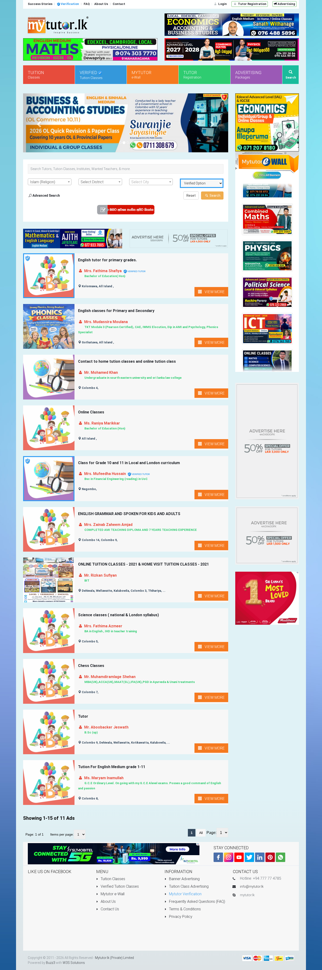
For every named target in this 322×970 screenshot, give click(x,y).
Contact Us (109, 909)
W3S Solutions (74, 963)
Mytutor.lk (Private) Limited (114, 958)
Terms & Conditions (184, 909)
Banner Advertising (184, 879)
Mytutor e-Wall (112, 894)
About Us (108, 901)
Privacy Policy (180, 916)
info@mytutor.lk (252, 886)
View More (213, 292)
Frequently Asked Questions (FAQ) (196, 901)
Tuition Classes (112, 879)
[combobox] (49, 182)
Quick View (49, 285)
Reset (191, 195)
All (201, 833)
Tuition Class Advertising (188, 886)
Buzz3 (50, 963)
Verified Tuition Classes (119, 886)
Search (214, 195)
